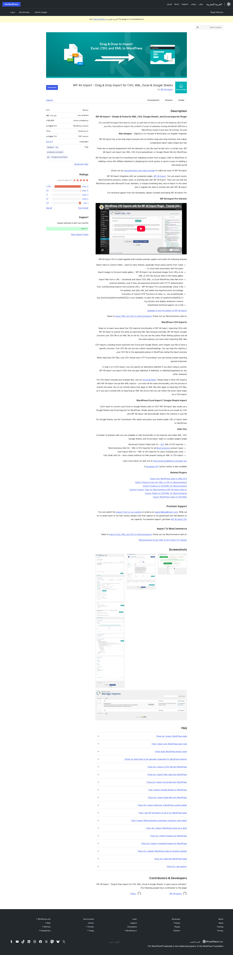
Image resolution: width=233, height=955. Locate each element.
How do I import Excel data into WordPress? (167, 782)
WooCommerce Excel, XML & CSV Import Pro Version (163, 540)
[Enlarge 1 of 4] (183, 557)
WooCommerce (163, 448)
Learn (134, 919)
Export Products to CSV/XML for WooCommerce (165, 486)
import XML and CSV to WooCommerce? (133, 316)
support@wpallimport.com (166, 512)
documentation (149, 380)
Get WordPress (11, 4)
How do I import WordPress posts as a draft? (166, 828)
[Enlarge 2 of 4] (152, 557)
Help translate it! (97, 19)
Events (91, 923)
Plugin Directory (216, 12)
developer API (152, 466)
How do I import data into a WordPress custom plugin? (162, 805)
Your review (83, 208)
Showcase (176, 919)
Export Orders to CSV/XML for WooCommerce (166, 493)
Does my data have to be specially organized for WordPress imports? (155, 759)
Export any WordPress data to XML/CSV (168, 478)
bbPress (46, 927)
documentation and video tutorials (139, 170)
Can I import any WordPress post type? (169, 744)
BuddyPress (44, 931)
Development (153, 100)
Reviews (169, 100)
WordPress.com (43, 919)
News (221, 923)
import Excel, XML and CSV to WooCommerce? (130, 534)
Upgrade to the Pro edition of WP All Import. (167, 310)
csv (57, 147)
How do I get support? (176, 866)
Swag (90, 931)
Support (49, 100)
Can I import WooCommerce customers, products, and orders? (159, 820)
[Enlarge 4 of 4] (183, 693)
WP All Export (160, 176)
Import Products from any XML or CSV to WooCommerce (161, 482)
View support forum (79, 234)
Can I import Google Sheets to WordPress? (167, 790)
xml (48, 157)
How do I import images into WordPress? (168, 836)
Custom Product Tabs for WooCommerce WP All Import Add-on (158, 489)
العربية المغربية (195, 942)
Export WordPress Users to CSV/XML (170, 497)
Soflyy (133, 893)
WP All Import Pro (179, 519)
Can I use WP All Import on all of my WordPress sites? (162, 813)
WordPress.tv (130, 931)
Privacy (220, 931)
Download (52, 87)
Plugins (177, 927)
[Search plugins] (197, 27)
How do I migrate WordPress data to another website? (162, 851)
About (220, 919)
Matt (47, 923)
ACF (162, 444)
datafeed (50, 147)
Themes (177, 923)
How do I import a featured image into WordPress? (164, 843)
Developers (132, 927)
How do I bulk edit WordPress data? (170, 859)
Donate (90, 927)
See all (49, 208)
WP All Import (167, 89)
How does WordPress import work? (171, 751)
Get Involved (88, 919)
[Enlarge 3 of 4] (121, 557)
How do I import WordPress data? (171, 736)
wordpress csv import (55, 152)
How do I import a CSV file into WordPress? (167, 767)
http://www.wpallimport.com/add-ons (170, 461)
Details (181, 100)
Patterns (176, 931)
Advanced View (81, 164)
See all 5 (49, 142)
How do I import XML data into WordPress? (167, 774)
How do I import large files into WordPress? (167, 797)
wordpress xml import (59, 157)
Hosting (220, 927)
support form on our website (128, 512)
